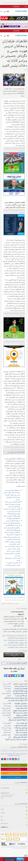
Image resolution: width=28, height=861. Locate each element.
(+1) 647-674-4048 (5, 790)
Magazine (22, 755)
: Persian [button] (16, 6)
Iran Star (2, 755)
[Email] (20, 677)
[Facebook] (5, 677)
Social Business (11, 757)
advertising (17, 755)
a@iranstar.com (19, 626)
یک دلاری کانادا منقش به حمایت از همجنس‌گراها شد (12, 564)
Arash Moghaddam (17, 612)
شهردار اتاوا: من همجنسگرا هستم (12, 559)
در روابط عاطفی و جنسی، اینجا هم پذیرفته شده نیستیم (11, 521)
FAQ (2, 818)
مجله (20, 752)
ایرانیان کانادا (11, 752)
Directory (18, 757)
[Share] (22, 677)
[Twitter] (8, 677)
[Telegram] (15, 677)
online (26, 755)
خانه (26, 1)
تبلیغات (2, 752)
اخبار (7, 752)
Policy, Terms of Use (5, 825)
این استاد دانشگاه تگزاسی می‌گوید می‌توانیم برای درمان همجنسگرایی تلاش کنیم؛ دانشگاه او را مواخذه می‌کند (12, 529)
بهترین (22, 752)
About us (2, 811)
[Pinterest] (10, 677)
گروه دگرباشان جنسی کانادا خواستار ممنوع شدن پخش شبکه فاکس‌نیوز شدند (12, 504)
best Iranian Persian (8, 755)
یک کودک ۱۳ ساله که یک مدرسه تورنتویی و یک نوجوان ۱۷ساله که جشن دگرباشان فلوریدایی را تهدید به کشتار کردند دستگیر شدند (11, 540)
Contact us (3, 814)
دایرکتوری (16, 752)
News (14, 755)
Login (2, 822)
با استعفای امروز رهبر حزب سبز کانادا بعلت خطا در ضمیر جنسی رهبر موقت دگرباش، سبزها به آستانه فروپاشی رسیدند (12, 495)
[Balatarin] (17, 677)
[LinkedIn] (13, 677)
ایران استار (25, 752)
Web (15, 757)
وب (18, 752)
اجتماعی (5, 752)
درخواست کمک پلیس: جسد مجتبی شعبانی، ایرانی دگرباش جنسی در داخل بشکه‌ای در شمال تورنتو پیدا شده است (12, 551)
